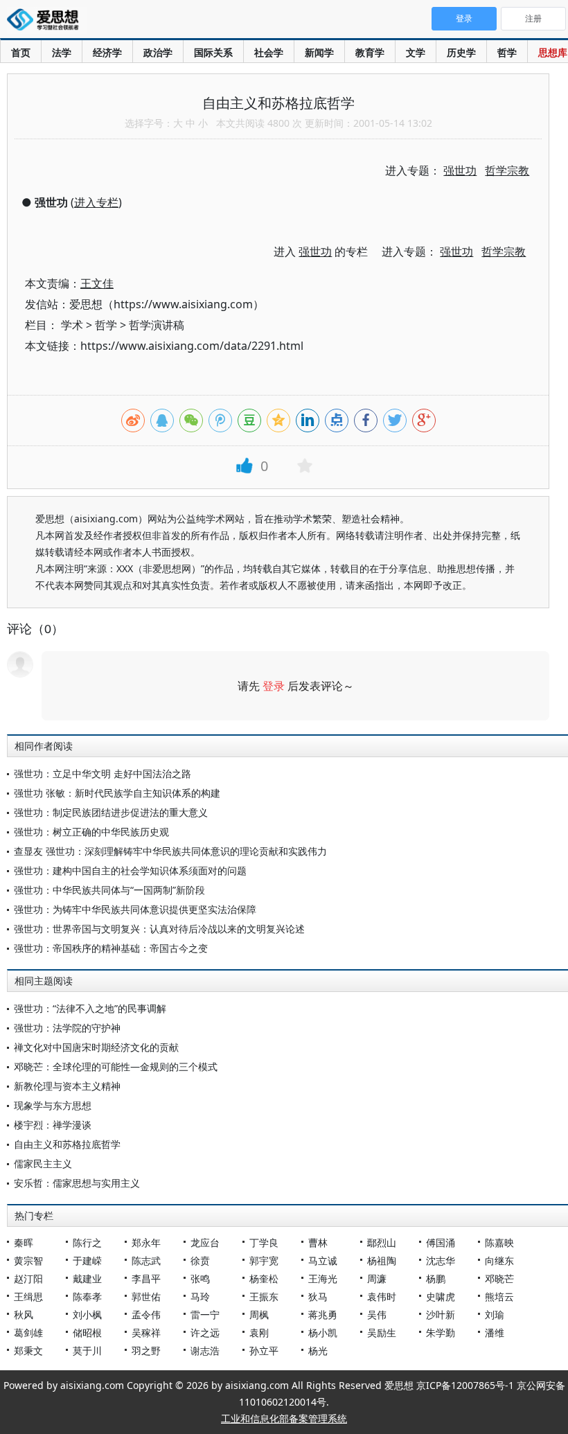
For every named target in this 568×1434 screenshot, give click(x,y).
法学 (61, 52)
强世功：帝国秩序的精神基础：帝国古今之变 (111, 948)
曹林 (318, 1242)
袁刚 (259, 1332)
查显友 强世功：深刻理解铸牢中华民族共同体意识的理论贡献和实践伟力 (170, 851)
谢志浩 (205, 1350)
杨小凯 (322, 1332)
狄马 (318, 1296)
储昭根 (87, 1332)
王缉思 (28, 1296)
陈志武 (146, 1260)
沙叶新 (440, 1314)
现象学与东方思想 (52, 1105)
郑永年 (146, 1242)
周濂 (377, 1278)
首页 (20, 52)
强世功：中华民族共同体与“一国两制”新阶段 (109, 889)
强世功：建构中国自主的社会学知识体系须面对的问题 (130, 870)
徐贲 (200, 1260)
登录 (274, 685)
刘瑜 (494, 1314)
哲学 (507, 52)
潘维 (494, 1332)
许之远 (205, 1332)
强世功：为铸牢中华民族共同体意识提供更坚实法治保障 (135, 909)
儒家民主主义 (43, 1163)
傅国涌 (440, 1242)
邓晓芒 (499, 1278)
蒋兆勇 (322, 1314)
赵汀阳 (28, 1278)
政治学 (157, 52)
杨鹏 (435, 1278)
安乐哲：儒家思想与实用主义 (77, 1182)
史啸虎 (440, 1296)
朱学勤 (440, 1332)
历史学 (461, 52)
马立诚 (322, 1260)
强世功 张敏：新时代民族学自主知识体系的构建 (117, 792)
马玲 (200, 1296)
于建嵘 (87, 1260)
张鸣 (200, 1278)
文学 (415, 52)
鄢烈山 (381, 1242)
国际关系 (213, 52)
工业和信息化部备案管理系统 (284, 1418)
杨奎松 (263, 1278)
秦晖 (23, 1242)
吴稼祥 (146, 1332)
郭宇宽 (263, 1260)
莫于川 (87, 1350)
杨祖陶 (381, 1260)
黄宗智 (28, 1260)
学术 (72, 325)
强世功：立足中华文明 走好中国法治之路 (102, 773)
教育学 (369, 52)
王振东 (263, 1296)
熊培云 (499, 1296)
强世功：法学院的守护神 (67, 1027)
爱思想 (47, 21)
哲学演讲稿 (156, 325)
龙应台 (205, 1242)
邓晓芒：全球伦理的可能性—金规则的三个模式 (116, 1066)
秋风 (23, 1314)
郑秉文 (28, 1350)
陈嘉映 (499, 1242)
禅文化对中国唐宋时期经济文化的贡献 (96, 1047)
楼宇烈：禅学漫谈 (52, 1124)
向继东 (499, 1260)
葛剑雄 (28, 1332)
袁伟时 (381, 1296)
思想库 (552, 52)
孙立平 (263, 1350)
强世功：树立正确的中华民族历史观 (91, 831)
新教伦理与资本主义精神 (67, 1085)
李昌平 (146, 1278)
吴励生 (381, 1332)
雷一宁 (205, 1314)
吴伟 (377, 1314)
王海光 (322, 1278)
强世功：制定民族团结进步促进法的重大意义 (111, 812)
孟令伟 (146, 1314)
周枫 (259, 1314)
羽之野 (146, 1350)
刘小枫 (87, 1314)
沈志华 (440, 1260)
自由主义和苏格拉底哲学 (67, 1144)
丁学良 (263, 1242)
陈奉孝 (87, 1296)
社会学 (268, 52)
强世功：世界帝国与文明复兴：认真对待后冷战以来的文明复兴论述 (159, 928)
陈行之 (87, 1242)
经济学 (107, 52)
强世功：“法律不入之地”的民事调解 (90, 1008)
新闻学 (319, 52)
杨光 (318, 1350)
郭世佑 (146, 1296)
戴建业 (87, 1278)
